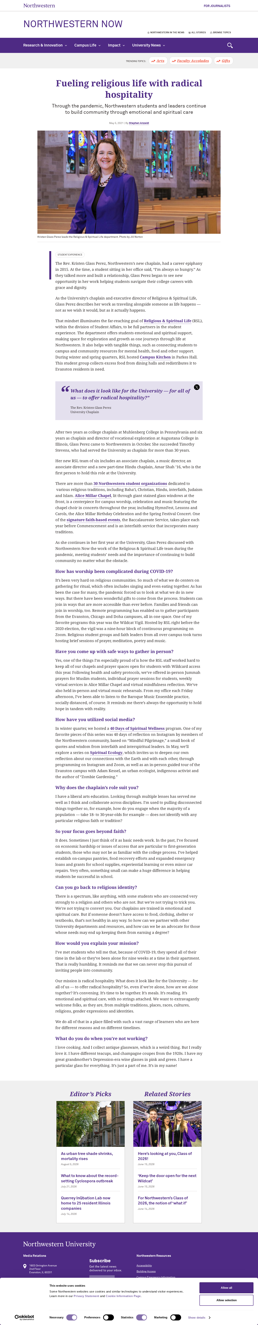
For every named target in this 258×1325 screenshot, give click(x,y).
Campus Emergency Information (156, 1277)
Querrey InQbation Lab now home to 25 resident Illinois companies (85, 1203)
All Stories (199, 33)
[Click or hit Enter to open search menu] (230, 45)
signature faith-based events (93, 519)
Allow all (226, 1287)
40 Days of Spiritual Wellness (137, 728)
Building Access (146, 1271)
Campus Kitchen (155, 357)
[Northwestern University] (129, 1244)
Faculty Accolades (193, 60)
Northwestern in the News (167, 33)
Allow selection (226, 1300)
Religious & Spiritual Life (167, 320)
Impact (114, 45)
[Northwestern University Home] (39, 5)
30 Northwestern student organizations (130, 483)
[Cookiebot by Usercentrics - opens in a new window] (24, 1317)
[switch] (108, 1317)
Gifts (226, 60)
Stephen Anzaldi (139, 123)
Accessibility (144, 1265)
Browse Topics (222, 33)
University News (146, 45)
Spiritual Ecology (106, 752)
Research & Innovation (43, 45)
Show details (196, 1317)
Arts (160, 60)
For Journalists (217, 6)
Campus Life (85, 45)
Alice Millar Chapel (93, 495)
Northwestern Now (73, 24)
